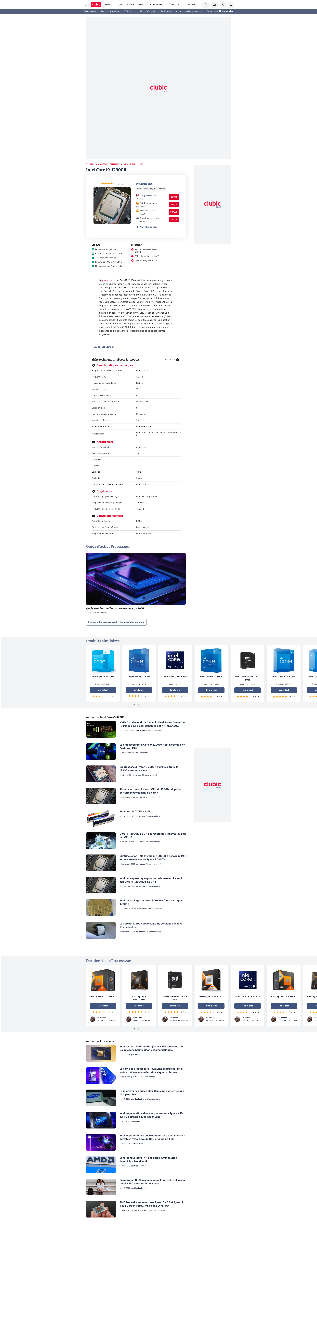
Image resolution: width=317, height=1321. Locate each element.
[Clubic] (96, 5)
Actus (108, 5)
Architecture (105, 442)
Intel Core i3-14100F (103, 677)
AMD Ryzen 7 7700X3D (103, 996)
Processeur (114, 164)
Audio (178, 11)
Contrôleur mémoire (110, 515)
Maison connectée (194, 11)
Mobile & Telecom (148, 11)
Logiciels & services (110, 11)
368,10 (174, 197)
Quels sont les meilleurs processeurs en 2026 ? (116, 608)
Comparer (192, 5)
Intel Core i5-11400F (139, 677)
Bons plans (156, 5)
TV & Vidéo (166, 11)
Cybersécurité (90, 11)
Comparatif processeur (132, 164)
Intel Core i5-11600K (211, 677)
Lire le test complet (103, 347)
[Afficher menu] (86, 5)
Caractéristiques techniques (115, 365)
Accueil (89, 164)
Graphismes (104, 491)
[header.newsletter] (214, 5)
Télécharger (174, 5)
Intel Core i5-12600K (283, 677)
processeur (108, 280)
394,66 (173, 219)
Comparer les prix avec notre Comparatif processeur (116, 622)
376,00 (173, 204)
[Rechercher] (205, 5)
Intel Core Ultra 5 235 (175, 677)
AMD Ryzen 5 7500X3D (283, 996)
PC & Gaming (129, 11)
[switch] (223, 5)
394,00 (173, 212)
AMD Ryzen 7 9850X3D (211, 996)
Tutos (142, 5)
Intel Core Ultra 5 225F (247, 996)
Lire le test (103, 690)
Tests (119, 5)
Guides (130, 5)
